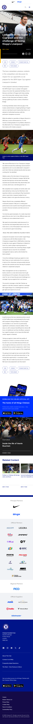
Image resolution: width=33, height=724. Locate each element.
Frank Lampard (14, 65)
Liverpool (13, 62)
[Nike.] (13, 2)
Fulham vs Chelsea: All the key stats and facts (10, 476)
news (5, 62)
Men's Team (5, 49)
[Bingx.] (19, 2)
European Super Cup (23, 62)
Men (5, 65)
